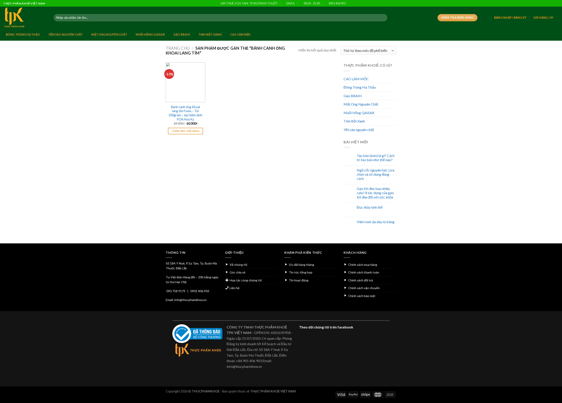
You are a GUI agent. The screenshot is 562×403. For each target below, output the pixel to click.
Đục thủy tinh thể (370, 207)
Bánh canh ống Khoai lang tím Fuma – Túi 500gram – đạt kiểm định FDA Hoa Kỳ (185, 113)
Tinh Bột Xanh (210, 34)
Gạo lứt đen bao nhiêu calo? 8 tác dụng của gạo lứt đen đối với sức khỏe (375, 192)
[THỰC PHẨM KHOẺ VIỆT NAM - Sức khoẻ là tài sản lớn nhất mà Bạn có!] (25, 18)
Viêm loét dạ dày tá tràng (375, 222)
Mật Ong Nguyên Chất (109, 34)
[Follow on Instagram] (540, 3)
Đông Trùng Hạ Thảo (23, 34)
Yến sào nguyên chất (66, 34)
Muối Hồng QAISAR (150, 34)
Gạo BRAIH (181, 34)
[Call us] (552, 3)
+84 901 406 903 (249, 361)
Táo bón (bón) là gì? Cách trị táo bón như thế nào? (375, 157)
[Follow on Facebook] (535, 3)
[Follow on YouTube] (556, 3)
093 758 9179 (175, 291)
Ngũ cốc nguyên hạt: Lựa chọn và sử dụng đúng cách (375, 174)
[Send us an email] (548, 3)
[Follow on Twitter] (544, 3)
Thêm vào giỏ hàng (185, 130)
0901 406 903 (199, 291)
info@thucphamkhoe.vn (190, 300)
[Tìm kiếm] (383, 18)
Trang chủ (178, 48)
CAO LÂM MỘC (240, 34)
